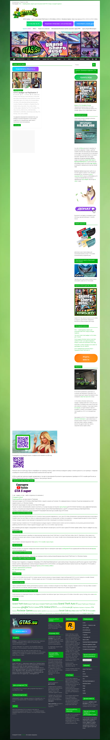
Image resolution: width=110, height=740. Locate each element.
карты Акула (85, 28)
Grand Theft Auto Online (49, 604)
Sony (22, 106)
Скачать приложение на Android (21, 567)
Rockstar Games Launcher (39, 611)
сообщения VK (66, 548)
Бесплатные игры (20, 569)
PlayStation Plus (33, 104)
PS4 (92, 607)
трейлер (26, 113)
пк (69, 613)
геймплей (23, 108)
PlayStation (76, 607)
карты (85, 179)
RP (13, 569)
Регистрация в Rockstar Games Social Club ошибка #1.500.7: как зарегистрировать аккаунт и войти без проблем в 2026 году (85, 340)
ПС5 (39, 111)
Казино (13, 613)
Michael (28, 102)
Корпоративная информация (90, 642)
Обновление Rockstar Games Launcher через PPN (65, 28)
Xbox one (75, 611)
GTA (22, 94)
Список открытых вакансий (90, 647)
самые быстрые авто (85, 396)
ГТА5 (38, 108)
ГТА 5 (29, 108)
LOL (84, 678)
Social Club (63, 610)
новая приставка (31, 110)
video (31, 106)
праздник (72, 613)
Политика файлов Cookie (89, 644)
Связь (87, 59)
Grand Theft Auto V (48, 59)
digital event (36, 94)
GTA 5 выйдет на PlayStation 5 (25, 92)
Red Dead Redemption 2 (80, 419)
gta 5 (21, 100)
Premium (82, 59)
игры (14, 110)
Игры (84, 686)
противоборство (78, 613)
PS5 (38, 104)
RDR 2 (34, 28)
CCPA (84, 622)
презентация (30, 111)
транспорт (90, 613)
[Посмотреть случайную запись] (96, 59)
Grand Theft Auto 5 (18, 90)
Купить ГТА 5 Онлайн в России (82, 105)
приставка (35, 111)
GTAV (20, 102)
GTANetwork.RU (87, 632)
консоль (18, 110)
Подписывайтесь (17, 499)
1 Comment (26, 94)
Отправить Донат (17, 497)
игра (54, 613)
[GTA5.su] (55, 44)
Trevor (28, 106)
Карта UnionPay (52, 703)
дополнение (49, 613)
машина (57, 613)
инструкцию (77, 407)
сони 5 (21, 113)
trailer (25, 106)
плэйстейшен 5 (16, 111)
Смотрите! (51, 701)
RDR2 (69, 59)
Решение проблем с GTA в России (44, 24)
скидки (84, 613)
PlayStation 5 (26, 104)
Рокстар (15, 113)
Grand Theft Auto (21, 96)
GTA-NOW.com (86, 630)
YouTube (15, 108)
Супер (84, 693)
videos (34, 106)
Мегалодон (93, 28)
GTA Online (36, 59)
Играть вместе (86, 358)
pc (72, 607)
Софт (84, 690)
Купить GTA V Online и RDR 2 (45, 566)
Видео (59, 59)
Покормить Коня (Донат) (72, 24)
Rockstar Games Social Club (52, 610)
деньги (44, 613)
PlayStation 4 (20, 104)
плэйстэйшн (23, 111)
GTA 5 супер (86, 627)
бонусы (36, 613)
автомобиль (31, 613)
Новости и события (43, 28)
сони (19, 113)
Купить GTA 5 (20, 59)
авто (95, 594)
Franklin (15, 96)
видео (19, 108)
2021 (32, 94)
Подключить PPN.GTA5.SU (25, 69)
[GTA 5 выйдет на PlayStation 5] (27, 73)
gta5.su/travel (51, 684)
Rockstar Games (16, 106)
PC (64, 59)
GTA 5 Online (25, 100)
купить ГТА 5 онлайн (39, 542)
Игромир (50, 638)
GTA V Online (59, 607)
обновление (64, 613)
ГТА (27, 108)
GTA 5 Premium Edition (34, 100)
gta (22, 607)
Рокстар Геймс (23, 613)
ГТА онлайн (33, 108)
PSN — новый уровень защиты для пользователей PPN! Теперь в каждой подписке (40, 4)
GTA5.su (14, 641)
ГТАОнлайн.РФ (86, 637)
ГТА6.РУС (85, 634)
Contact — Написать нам (89, 625)
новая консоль (24, 110)
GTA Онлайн (66, 607)
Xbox (70, 611)
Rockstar (14, 611)
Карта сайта (86, 639)
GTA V (28, 59)
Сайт (84, 688)
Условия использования (89, 649)
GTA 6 (75, 59)
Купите (88, 722)
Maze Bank (24, 102)
